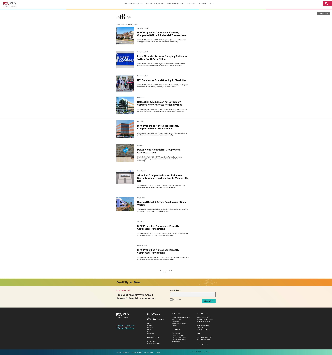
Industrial (150, 327)
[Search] (327, 3)
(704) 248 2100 (205, 317)
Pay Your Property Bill (203, 339)
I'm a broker (177, 299)
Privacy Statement (122, 352)
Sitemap (157, 352)
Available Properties (155, 3)
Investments (153, 337)
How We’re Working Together (181, 317)
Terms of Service (136, 352)
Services (202, 3)
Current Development (133, 3)
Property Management (179, 337)
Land (148, 331)
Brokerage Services (178, 335)
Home (118, 24)
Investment (150, 333)
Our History (175, 321)
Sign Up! (207, 301)
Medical (149, 325)
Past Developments (175, 3)
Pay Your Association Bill (204, 337)
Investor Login (323, 13)
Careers (174, 325)
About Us (191, 3)
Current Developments (153, 314)
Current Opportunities (153, 343)
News (212, 3)
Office (149, 323)
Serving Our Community (179, 323)
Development (176, 333)
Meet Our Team (176, 319)
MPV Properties (9, 4)
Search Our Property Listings (155, 318)
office (130, 24)
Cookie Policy (148, 352)
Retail (149, 329)
